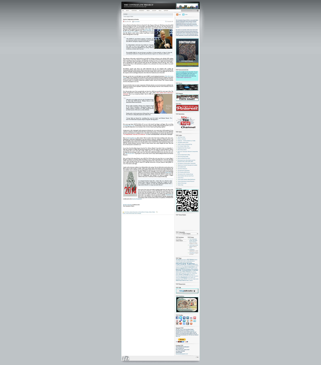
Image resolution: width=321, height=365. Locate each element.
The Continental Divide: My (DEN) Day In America (193, 240)
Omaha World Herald (130, 213)
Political (153, 212)
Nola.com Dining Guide (183, 156)
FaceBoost (191, 249)
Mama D (183, 268)
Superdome (184, 277)
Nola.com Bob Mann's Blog (184, 154)
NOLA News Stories (182, 149)
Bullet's (196, 259)
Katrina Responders (137, 199)
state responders (194, 276)
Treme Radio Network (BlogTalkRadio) (186, 179)
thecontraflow (137, 21)
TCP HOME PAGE (182, 167)
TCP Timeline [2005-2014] (184, 172)
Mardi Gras (188, 268)
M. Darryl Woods (127, 204)
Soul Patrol (183, 276)
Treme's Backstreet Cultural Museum (186, 181)
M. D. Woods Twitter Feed (183, 146)
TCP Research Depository (184, 170)
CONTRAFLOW (169, 195)
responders (187, 22)
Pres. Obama (192, 273)
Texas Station (190, 277)
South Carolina (188, 276)
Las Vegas (182, 267)
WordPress (125, 358)
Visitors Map (180, 185)
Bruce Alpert (149, 29)
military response (194, 268)
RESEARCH (141, 10)
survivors (194, 22)
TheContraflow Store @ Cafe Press (186, 176)
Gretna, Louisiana (182, 139)
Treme (185, 279)
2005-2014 (168, 172)
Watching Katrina (181, 280)
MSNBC (177, 271)
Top (197, 357)
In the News (126, 212)
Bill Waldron (190, 259)
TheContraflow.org (131, 138)
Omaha (182, 273)
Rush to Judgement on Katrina (131, 19)
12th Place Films (181, 137)
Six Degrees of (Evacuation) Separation (187, 163)
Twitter (186, 14)
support (181, 329)
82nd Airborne (184, 259)
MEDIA (148, 10)
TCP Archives (178, 239)
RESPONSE (134, 10)
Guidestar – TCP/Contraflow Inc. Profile (186, 140)
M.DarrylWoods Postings (143, 212)
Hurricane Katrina (185, 263)
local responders (190, 267)
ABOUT (127, 10)
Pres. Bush (187, 273)
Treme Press (180, 177)
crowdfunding (189, 261)
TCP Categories (179, 233)
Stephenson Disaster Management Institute (187, 165)
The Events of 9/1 (130, 153)
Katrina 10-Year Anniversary (189, 265)
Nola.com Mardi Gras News (184, 158)
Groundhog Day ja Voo (128, 125)
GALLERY (154, 10)
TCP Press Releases (182, 168)
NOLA (160, 10)
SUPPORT (166, 10)
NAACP (180, 271)
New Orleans (183, 33)
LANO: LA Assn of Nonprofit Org (185, 144)
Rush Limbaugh (138, 213)
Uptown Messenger (182, 183)
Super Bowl (178, 277)
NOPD (180, 273)
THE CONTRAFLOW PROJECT (138, 5)
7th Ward (178, 259)
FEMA (124, 213)
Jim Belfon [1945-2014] (183, 142)
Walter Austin (195, 278)
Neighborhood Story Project (184, 148)
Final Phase (192, 252)
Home (123, 10)
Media (150, 212)
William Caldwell (189, 280)
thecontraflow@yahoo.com (182, 353)
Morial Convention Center (187, 270)
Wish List (178, 336)
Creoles (184, 261)
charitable (192, 330)
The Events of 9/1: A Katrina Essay (185, 174)
